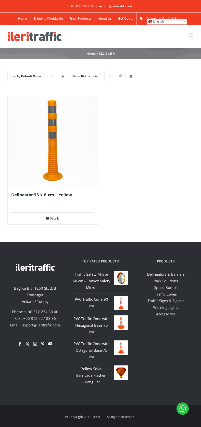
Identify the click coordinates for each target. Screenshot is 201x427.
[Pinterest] (43, 344)
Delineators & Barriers (166, 274)
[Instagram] (35, 344)
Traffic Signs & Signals (166, 300)
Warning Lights (165, 307)
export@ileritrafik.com (115, 6)
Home (91, 53)
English (158, 21)
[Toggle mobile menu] (191, 35)
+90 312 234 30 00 (42, 311)
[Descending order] (62, 76)
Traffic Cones (166, 294)
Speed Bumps (165, 287)
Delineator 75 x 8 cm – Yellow (41, 195)
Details (54, 218)
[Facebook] (20, 344)
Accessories (166, 313)
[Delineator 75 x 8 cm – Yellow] (53, 141)
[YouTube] (50, 344)
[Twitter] (27, 344)
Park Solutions (166, 280)
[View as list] (130, 76)
